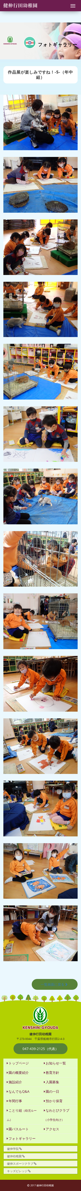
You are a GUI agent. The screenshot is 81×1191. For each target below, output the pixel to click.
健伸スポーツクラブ (20, 1164)
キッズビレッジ (17, 1171)
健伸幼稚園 (14, 1156)
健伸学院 (13, 1149)
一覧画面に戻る (52, 984)
